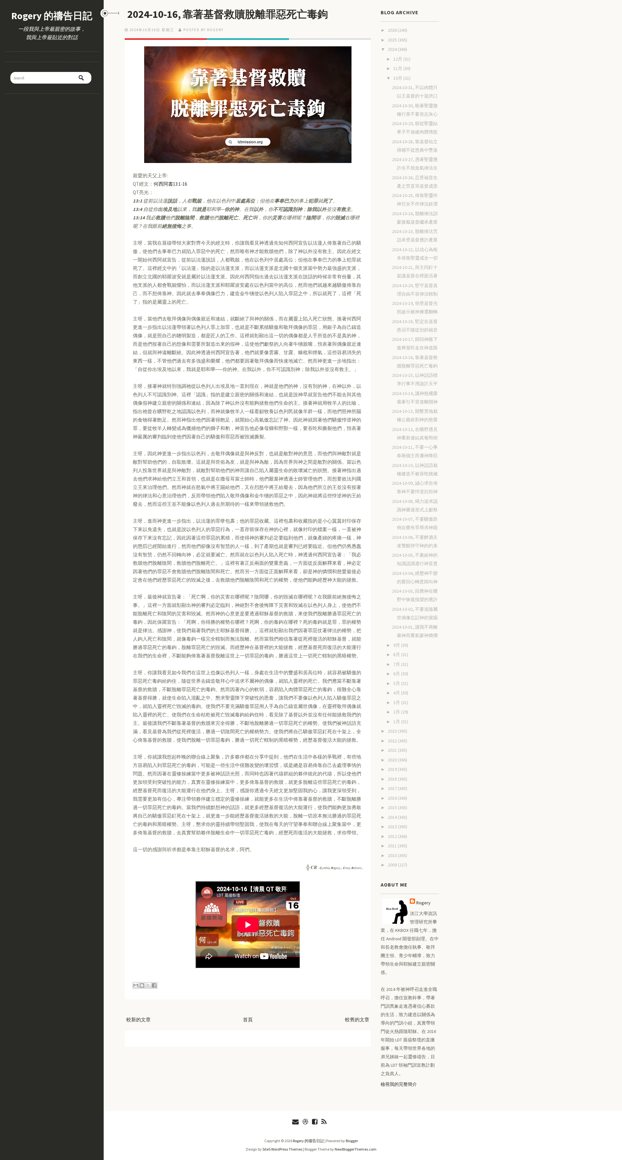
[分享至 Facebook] (154, 985)
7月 (397, 664)
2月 (397, 712)
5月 (397, 683)
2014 (393, 817)
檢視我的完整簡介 (399, 1084)
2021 (393, 750)
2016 (393, 798)
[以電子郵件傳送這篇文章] (135, 985)
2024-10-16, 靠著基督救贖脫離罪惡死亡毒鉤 (227, 14)
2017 (393, 788)
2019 (393, 769)
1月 (397, 722)
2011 (393, 846)
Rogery (423, 903)
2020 (393, 760)
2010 (393, 855)
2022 (393, 741)
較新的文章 (138, 1019)
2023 (393, 731)
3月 (397, 702)
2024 (393, 49)
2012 (393, 836)
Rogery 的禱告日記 (51, 15)
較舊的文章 (357, 1019)
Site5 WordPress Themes (282, 1149)
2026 (393, 30)
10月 (398, 78)
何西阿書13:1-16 (170, 184)
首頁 (248, 1019)
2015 (393, 807)
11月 (398, 68)
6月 (397, 674)
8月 (397, 654)
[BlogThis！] (142, 985)
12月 (398, 59)
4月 (397, 693)
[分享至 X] (148, 985)
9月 (397, 645)
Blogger (352, 1140)
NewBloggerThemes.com (355, 1149)
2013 (393, 826)
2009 (393, 865)
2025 (393, 40)
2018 (393, 779)
